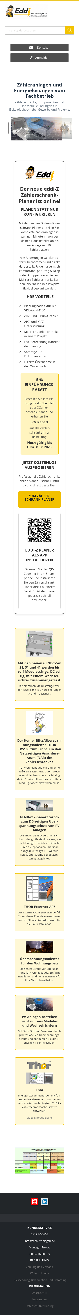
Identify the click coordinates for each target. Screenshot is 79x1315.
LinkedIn (44, 1201)
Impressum (39, 1299)
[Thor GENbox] (39, 128)
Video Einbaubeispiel (40, 1117)
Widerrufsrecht (39, 1273)
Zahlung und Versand (39, 1267)
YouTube (34, 1201)
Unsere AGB (39, 1293)
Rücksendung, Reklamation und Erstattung (39, 1280)
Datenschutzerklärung (39, 1306)
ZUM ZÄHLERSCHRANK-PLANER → (39, 499)
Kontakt (42, 48)
